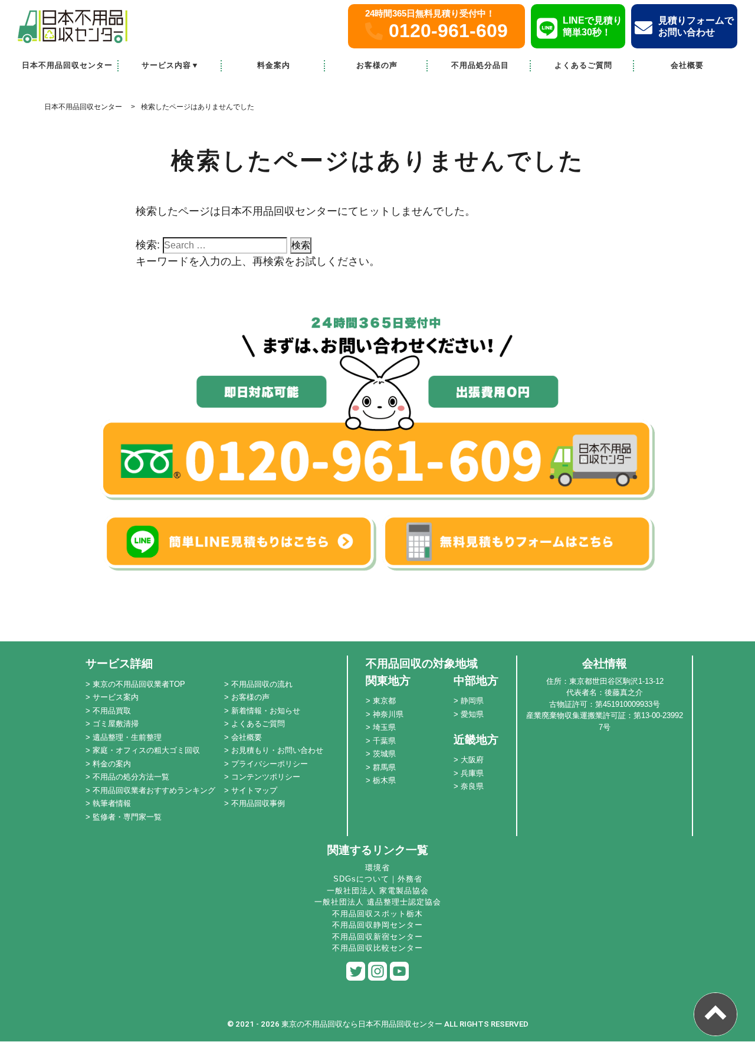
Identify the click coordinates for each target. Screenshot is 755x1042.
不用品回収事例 (258, 803)
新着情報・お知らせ (265, 710)
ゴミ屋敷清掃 (116, 723)
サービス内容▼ (170, 65)
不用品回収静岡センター (377, 924)
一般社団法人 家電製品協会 (378, 890)
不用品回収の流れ (262, 684)
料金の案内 (112, 763)
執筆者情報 (112, 803)
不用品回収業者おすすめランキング (154, 790)
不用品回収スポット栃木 (377, 913)
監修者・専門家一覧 (127, 816)
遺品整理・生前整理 (127, 737)
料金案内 (273, 65)
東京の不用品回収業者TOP (139, 684)
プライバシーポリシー (269, 763)
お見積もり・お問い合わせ (277, 750)
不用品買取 (112, 710)
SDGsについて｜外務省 (377, 878)
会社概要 (687, 65)
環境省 (377, 867)
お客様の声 (377, 65)
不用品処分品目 (480, 65)
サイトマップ (254, 790)
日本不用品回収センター (67, 65)
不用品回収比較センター (377, 947)
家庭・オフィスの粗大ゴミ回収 (146, 750)
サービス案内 (116, 697)
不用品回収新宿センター (377, 936)
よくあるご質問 (583, 65)
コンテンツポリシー (265, 776)
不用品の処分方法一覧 (131, 776)
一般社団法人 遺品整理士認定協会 (377, 901)
